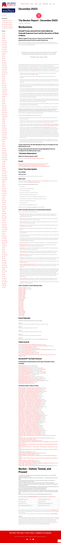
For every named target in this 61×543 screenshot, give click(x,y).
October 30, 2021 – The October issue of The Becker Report (28, 420)
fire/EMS (28, 180)
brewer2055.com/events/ (43, 339)
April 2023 (3, 103)
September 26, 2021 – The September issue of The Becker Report (30, 421)
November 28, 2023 (22, 291)
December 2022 (4, 110)
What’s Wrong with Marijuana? (27, 347)
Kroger (21, 268)
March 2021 (4, 148)
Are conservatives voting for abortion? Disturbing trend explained (30, 344)
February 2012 (4, 191)
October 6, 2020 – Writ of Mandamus (24, 451)
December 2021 (4, 132)
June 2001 (3, 249)
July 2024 (3, 76)
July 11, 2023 (20, 302)
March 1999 (4, 260)
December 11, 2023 (21, 290)
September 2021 (4, 137)
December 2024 (4, 67)
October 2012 (4, 188)
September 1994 (4, 281)
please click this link (33, 496)
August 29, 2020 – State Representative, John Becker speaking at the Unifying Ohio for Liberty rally (36, 463)
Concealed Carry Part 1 (22, 365)
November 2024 (4, 69)
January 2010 (4, 200)
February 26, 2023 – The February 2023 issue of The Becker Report (30, 400)
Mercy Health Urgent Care (24, 244)
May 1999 (3, 256)
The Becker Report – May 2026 (7, 24)
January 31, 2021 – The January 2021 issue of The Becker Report (29, 431)
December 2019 (4, 175)
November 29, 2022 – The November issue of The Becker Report (29, 404)
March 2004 (4, 222)
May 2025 (3, 58)
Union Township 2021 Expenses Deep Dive (25, 371)
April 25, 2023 (21, 307)
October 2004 (4, 218)
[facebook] (30, 539)
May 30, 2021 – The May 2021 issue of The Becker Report (28, 426)
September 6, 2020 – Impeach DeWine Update (26, 460)
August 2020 (4, 161)
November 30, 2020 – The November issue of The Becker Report (29, 434)
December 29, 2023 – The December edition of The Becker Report (30, 387)
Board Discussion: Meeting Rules (24, 383)
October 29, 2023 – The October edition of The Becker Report (29, 390)
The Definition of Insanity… (29, 353)
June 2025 (3, 56)
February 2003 (4, 236)
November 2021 (4, 134)
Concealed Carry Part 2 (22, 366)
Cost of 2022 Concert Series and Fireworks (26, 378)
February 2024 (4, 85)
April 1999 (3, 258)
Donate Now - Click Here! (25, 3)
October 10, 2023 (21, 296)
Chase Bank (22, 225)
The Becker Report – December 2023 (38, 20)
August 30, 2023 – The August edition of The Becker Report (28, 392)
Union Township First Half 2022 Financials (25, 373)
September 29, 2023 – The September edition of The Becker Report (30, 391)
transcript (29, 43)
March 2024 (4, 83)
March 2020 (4, 170)
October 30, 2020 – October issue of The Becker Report (28, 440)
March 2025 (4, 62)
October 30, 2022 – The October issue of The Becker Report (29, 405)
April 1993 (3, 287)
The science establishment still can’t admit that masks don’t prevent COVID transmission (34, 166)
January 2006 (4, 213)
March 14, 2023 (21, 310)
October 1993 (4, 285)
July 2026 (3, 33)
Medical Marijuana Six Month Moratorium (25, 381)
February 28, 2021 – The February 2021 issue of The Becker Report (30, 430)
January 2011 (4, 195)
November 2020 (4, 155)
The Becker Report (27, 23)
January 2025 (4, 65)
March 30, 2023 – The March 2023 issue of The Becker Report (29, 399)
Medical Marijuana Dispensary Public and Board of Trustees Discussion (31, 380)
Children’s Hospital (23, 221)
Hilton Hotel (22, 251)
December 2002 (4, 240)
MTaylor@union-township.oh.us (34, 182)
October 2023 (4, 92)
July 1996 (3, 272)
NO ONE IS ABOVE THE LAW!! (30, 348)
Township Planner (46, 180)
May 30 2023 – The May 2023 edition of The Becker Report (28, 396)
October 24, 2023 (21, 295)
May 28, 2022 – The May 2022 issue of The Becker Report (28, 411)
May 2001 (3, 251)
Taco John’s (22, 281)
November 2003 (4, 229)
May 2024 (3, 80)
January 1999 (4, 263)
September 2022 (4, 116)
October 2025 (4, 49)
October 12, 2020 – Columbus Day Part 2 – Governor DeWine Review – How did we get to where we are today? (37, 449)
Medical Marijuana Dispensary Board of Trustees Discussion (29, 379)
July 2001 (3, 247)
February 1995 (4, 278)
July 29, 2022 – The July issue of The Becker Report (27, 409)
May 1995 (3, 274)
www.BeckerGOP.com (52, 496)
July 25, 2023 (20, 301)
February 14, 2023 (21, 312)
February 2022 (4, 128)
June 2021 (3, 143)
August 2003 (4, 231)
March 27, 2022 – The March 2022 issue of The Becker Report (29, 414)
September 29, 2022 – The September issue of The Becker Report (30, 406)
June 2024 (3, 78)
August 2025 (4, 53)
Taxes (20, 501)
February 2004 (4, 224)
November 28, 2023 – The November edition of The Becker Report (30, 389)
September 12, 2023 (22, 297)
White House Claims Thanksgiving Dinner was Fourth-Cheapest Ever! (37, 345)
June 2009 (3, 204)
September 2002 (4, 242)
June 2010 (3, 197)
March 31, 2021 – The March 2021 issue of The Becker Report (29, 429)
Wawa (21, 228)
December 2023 (4, 89)
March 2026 (4, 40)
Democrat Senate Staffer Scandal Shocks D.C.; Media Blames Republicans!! (38, 349)
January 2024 (4, 87)
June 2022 (3, 121)
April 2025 (3, 60)
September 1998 (4, 267)
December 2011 (4, 193)
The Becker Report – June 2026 (7, 22)
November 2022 (4, 112)
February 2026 (4, 42)
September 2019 (4, 179)
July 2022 (3, 119)
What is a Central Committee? (44, 523)
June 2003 (3, 233)
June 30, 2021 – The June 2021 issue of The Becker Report (28, 425)
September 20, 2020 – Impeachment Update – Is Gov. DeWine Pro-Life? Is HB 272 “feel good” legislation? (37, 455)
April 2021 (3, 146)
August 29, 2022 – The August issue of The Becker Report (28, 407)
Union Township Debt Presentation (24, 368)
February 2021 (4, 150)
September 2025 (4, 51)
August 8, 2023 (21, 300)
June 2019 (3, 184)
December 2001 (4, 245)
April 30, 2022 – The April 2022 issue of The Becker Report (28, 412)
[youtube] (33, 539)
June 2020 (3, 164)
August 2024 (4, 74)
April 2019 (3, 186)
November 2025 (4, 47)
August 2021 (4, 139)
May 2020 (3, 166)
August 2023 (4, 96)
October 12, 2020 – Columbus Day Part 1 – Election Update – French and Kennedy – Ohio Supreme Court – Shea (37, 446)
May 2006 (3, 209)
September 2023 (4, 94)
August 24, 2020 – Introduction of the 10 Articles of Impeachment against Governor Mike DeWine (35, 465)
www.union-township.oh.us (32, 207)
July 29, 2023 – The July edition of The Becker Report (27, 394)
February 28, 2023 (21, 311)
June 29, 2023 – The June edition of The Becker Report (28, 395)
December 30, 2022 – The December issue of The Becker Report (29, 402)
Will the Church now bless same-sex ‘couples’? (26, 352)
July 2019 (3, 182)
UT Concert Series (21, 375)
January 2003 (4, 238)
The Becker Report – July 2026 (7, 20)
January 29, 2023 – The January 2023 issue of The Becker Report (29, 401)
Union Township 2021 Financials (24, 370)
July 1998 (3, 269)
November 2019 (4, 177)
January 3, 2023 (21, 315)
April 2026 (3, 38)
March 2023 (4, 105)
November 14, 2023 (21, 293)
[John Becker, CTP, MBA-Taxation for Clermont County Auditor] (9, 6)
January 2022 (4, 130)
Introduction (21, 499)
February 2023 (4, 107)
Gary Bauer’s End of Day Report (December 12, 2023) (34, 158)
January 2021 (4, 152)
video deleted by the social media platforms (42, 127)
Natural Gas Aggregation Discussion (24, 376)
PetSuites (21, 261)
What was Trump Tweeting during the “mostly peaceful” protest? (29, 115)
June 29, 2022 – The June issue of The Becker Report (27, 410)
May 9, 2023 (20, 306)
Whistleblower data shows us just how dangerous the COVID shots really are (31, 165)
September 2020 (4, 159)
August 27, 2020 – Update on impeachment (26, 464)
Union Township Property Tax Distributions (25, 369)
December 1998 (4, 265)
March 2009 (4, 206)
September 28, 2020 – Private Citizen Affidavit (26, 454)
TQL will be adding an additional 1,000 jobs (27, 264)
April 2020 (3, 168)
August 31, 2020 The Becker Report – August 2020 (27, 461)
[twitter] (27, 539)
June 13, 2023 (20, 305)
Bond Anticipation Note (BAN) (23, 374)
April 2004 (3, 220)
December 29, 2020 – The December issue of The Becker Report (29, 432)
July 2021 (3, 141)
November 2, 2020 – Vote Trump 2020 (25, 439)
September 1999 (4, 254)
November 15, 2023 (21, 292)
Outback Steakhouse (23, 278)
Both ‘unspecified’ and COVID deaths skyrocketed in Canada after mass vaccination (33, 163)
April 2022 (3, 125)
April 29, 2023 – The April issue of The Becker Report (27, 397)
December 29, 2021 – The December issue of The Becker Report (29, 417)
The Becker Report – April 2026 (7, 26)
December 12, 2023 (21, 287)
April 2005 (3, 215)
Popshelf (21, 242)
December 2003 (4, 227)
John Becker (20, 23)
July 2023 (3, 98)
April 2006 (3, 211)
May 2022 (3, 123)
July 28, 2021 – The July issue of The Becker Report (27, 424)
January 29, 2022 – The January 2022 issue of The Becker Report (29, 416)
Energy (40, 501)
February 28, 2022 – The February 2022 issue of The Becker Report (30, 415)
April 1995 (3, 276)
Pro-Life (20, 503)
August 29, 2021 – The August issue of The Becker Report (28, 422)
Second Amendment (42, 499)
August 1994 (4, 283)
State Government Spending (24, 505)
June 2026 (3, 35)
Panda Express (22, 254)
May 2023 (3, 101)
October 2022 (4, 114)
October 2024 (4, 71)
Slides (42, 368)
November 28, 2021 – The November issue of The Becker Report (29, 419)
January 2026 (4, 44)
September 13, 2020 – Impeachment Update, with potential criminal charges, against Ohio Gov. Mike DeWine (37, 458)
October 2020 (4, 157)
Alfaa (21, 231)
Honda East (22, 257)
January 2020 (4, 173)
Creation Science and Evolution (44, 503)
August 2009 (4, 202)
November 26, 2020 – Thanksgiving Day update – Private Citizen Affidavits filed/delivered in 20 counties (36, 435)
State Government (42, 505)
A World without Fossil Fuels (27, 350)
